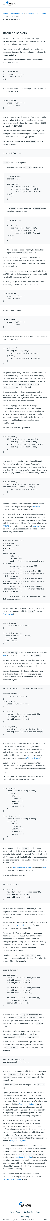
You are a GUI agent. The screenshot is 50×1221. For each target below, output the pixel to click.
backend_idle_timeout (12, 1179)
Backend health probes (22, 867)
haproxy (36, 526)
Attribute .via (8, 614)
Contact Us (28, 1212)
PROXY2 (36, 506)
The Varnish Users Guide (36, 13)
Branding (25, 1216)
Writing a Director (33, 758)
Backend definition (26, 1104)
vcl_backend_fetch (18, 1140)
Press (38, 1212)
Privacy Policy (15, 1212)
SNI (4, 655)
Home (5, 13)
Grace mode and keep (24, 925)
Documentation (16, 13)
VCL (44, 867)
